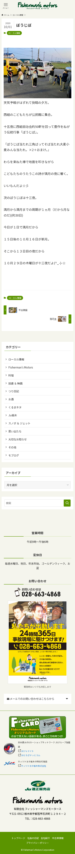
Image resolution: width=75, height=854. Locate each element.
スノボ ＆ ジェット (19, 423)
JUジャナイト (27, 751)
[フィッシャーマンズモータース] (37, 5)
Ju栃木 (12, 415)
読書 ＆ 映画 (15, 383)
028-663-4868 (41, 818)
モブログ (13, 455)
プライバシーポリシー (37, 842)
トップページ (18, 838)
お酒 (11, 399)
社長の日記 (33, 838)
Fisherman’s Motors (20, 367)
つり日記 (13, 391)
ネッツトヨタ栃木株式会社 (33, 765)
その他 (12, 447)
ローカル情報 (14, 33)
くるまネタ (14, 407)
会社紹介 (45, 838)
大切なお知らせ (17, 439)
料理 (11, 375)
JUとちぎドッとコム (30, 755)
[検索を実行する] (67, 503)
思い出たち (14, 431)
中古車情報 (57, 838)
